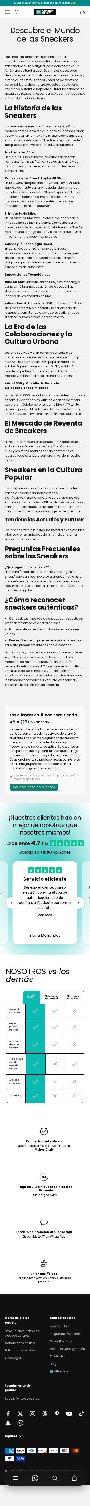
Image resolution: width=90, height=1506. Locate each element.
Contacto (57, 1356)
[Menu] (15, 1478)
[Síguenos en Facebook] (8, 1413)
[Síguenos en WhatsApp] (20, 1423)
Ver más (45, 915)
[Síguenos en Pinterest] (57, 1413)
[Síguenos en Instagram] (32, 1413)
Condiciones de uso (20, 1343)
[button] (12, 903)
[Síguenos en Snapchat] (8, 1423)
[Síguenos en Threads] (45, 1413)
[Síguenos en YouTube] (69, 1413)
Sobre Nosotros (61, 1341)
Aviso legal (13, 1358)
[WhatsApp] (35, 1478)
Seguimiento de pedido (22, 1398)
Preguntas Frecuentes (65, 1334)
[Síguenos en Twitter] (20, 1413)
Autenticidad (59, 1326)
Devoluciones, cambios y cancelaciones (22, 1333)
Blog (53, 1364)
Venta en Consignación (67, 1349)
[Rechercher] (55, 1478)
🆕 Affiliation (59, 1371)
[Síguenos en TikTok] (81, 1413)
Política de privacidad (21, 1350)
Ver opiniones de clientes (34, 787)
